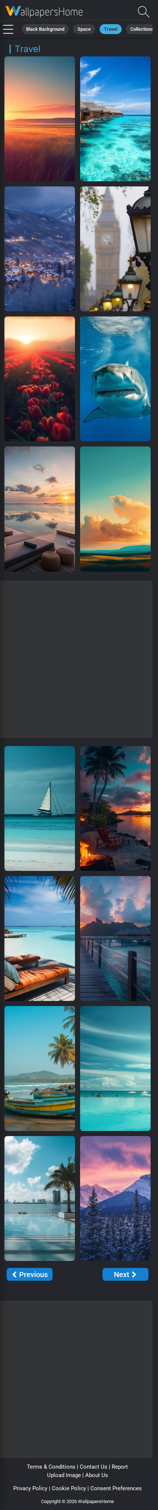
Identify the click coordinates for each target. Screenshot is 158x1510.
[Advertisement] (79, 659)
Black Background (45, 29)
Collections (142, 29)
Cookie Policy (69, 1488)
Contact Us (93, 1466)
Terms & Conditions (51, 1466)
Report (120, 1466)
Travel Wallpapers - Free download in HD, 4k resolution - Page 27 (44, 12)
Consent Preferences (116, 1488)
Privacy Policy (30, 1488)
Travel (110, 29)
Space (84, 29)
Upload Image (64, 1475)
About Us (96, 1475)
